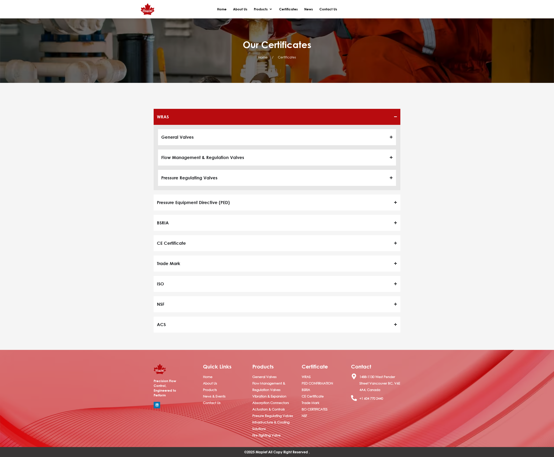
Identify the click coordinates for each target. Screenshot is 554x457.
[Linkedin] (157, 405)
